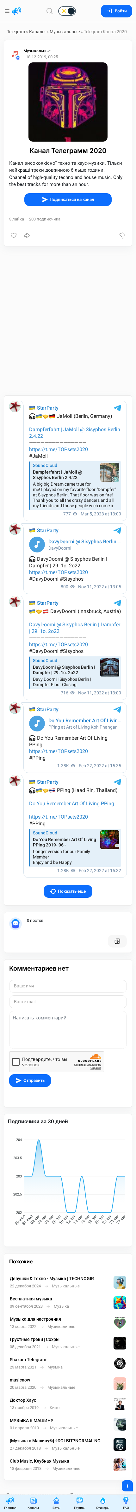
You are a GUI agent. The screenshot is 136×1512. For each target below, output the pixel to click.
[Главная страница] (16, 11)
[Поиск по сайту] (49, 11)
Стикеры (102, 1507)
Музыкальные (65, 31)
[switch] (46, 11)
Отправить (34, 1080)
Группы (79, 1507)
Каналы (37, 31)
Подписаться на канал (72, 199)
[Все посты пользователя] (117, 941)
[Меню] (8, 11)
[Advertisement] (68, 321)
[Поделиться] (27, 235)
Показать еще (72, 891)
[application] (68, 1182)
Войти (121, 11)
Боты (56, 1507)
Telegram (16, 31)
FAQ (126, 1507)
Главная (10, 1507)
